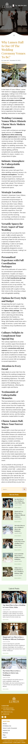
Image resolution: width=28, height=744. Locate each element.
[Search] (24, 489)
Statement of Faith (7, 742)
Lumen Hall (8, 109)
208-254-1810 (21, 5)
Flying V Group (17, 742)
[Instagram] (5, 717)
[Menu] (13, 5)
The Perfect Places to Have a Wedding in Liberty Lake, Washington (11, 673)
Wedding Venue (5, 62)
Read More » (17, 507)
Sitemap (23, 742)
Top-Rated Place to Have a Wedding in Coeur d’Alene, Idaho (19, 501)
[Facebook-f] (2, 717)
